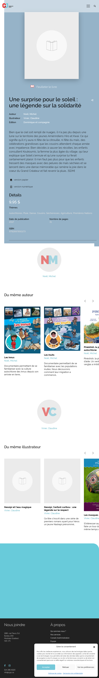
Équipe (53, 641)
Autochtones (15, 213)
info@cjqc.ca (9, 672)
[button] (94, 647)
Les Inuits (49, 354)
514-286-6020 (9, 670)
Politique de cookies (55, 673)
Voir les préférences (85, 667)
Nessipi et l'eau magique (17, 507)
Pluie (25, 213)
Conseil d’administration (59, 638)
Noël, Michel (30, 114)
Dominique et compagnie (37, 122)
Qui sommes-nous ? (58, 631)
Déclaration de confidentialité (73, 673)
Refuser (65, 667)
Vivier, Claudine (31, 118)
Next (93, 301)
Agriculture (66, 213)
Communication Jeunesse (7, 5)
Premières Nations (82, 213)
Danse (32, 213)
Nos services (55, 635)
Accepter (46, 667)
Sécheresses (53, 213)
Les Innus (9, 357)
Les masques (91, 515)
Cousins (41, 213)
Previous (85, 301)
